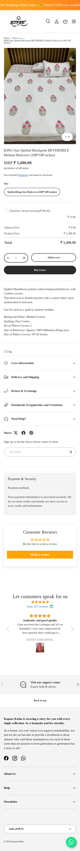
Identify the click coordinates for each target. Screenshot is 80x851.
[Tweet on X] (16, 433)
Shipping (23, 175)
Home (6, 38)
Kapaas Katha (17, 841)
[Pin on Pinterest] (31, 433)
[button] (65, 21)
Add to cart (54, 257)
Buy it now (40, 269)
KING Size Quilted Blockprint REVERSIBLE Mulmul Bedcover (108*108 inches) (37, 42)
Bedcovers (17, 38)
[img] (40, 602)
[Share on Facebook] (23, 433)
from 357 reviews (37, 606)
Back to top (40, 700)
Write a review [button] (40, 554)
